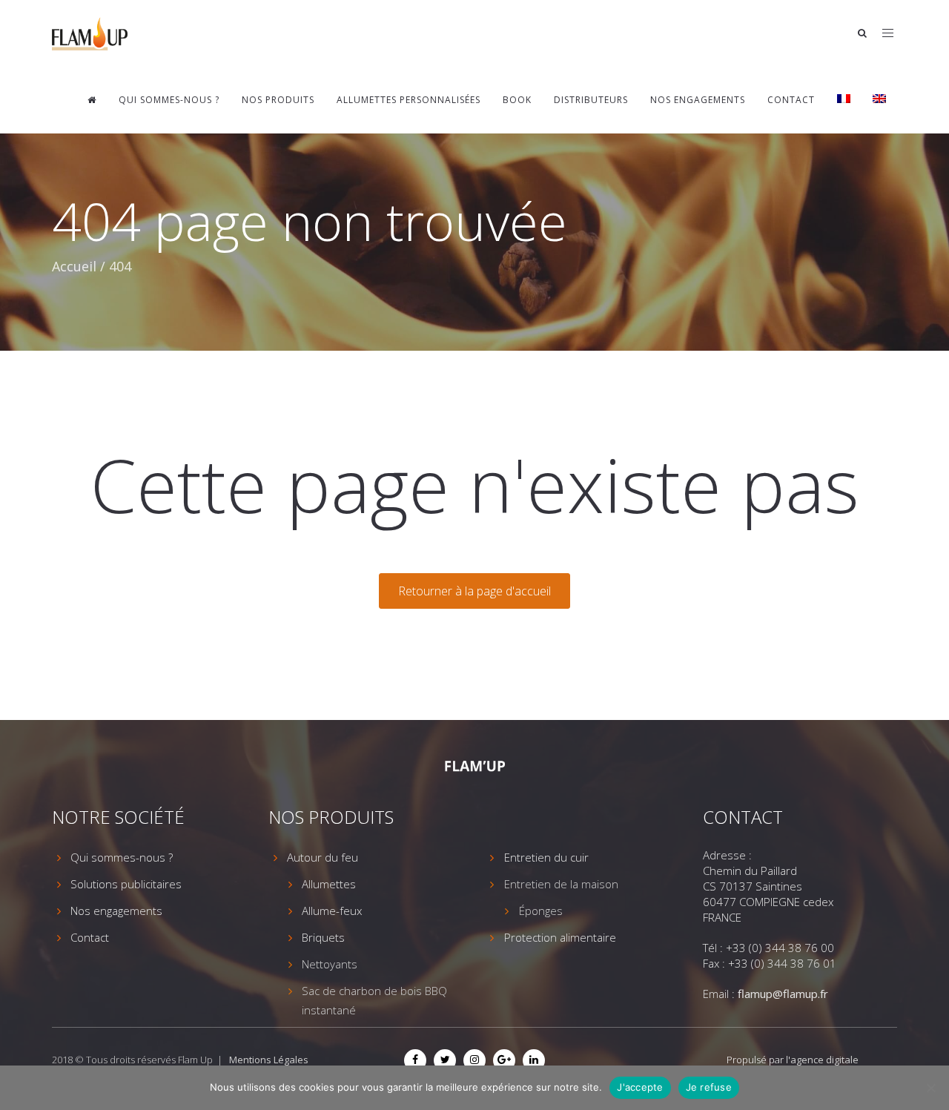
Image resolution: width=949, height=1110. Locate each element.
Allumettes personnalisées (408, 99)
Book (517, 99)
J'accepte (640, 1087)
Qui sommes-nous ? (169, 99)
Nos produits (278, 99)
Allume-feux (332, 910)
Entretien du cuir (546, 857)
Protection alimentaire (560, 937)
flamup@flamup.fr (783, 993)
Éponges (541, 910)
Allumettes (329, 883)
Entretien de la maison (561, 883)
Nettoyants (329, 964)
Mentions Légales (268, 1059)
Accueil (74, 266)
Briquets (323, 937)
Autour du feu (322, 857)
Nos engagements (697, 99)
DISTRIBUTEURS (591, 99)
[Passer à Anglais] (879, 100)
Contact (791, 99)
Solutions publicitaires (126, 883)
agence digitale (824, 1059)
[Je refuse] (930, 1087)
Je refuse (709, 1087)
